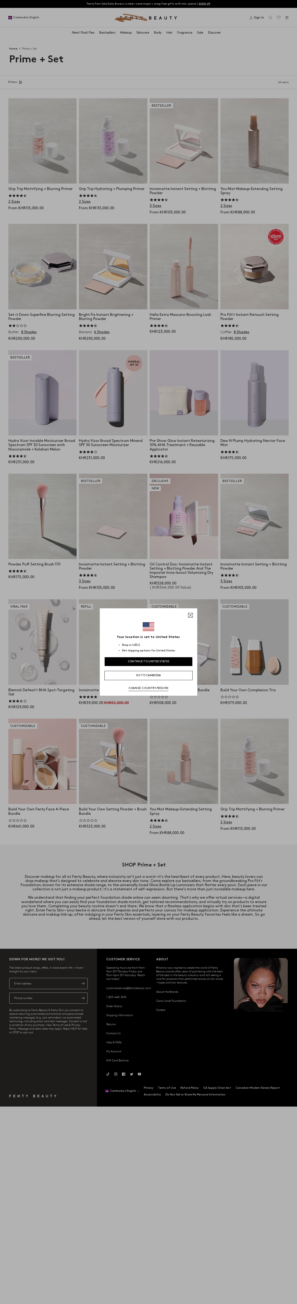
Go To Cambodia (148, 675)
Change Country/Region (148, 688)
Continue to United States (148, 661)
